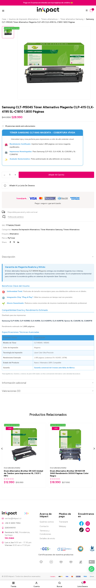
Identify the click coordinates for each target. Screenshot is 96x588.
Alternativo (14, 234)
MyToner (11, 238)
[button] (91, 10)
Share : (4, 242)
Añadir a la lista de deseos (22, 185)
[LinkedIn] (18, 242)
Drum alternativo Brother (12, 468)
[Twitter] (14, 242)
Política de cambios (16, 217)
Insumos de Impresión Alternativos (23, 19)
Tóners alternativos (49, 19)
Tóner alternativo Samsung (71, 19)
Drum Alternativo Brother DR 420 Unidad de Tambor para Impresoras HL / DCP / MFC (23, 473)
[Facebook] (10, 242)
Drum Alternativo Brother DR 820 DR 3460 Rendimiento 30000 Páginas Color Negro (69, 473)
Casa (4, 19)
